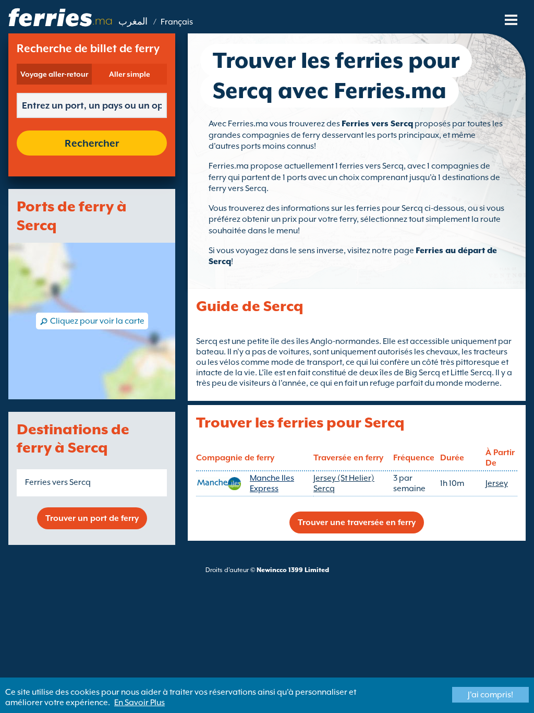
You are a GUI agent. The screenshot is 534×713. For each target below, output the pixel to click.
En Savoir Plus (139, 702)
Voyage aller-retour (54, 74)
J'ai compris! (490, 694)
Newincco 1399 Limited (293, 570)
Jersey (497, 483)
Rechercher (92, 143)
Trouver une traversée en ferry (357, 522)
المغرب (133, 22)
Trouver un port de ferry (92, 518)
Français (177, 22)
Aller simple (129, 74)
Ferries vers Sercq (58, 482)
